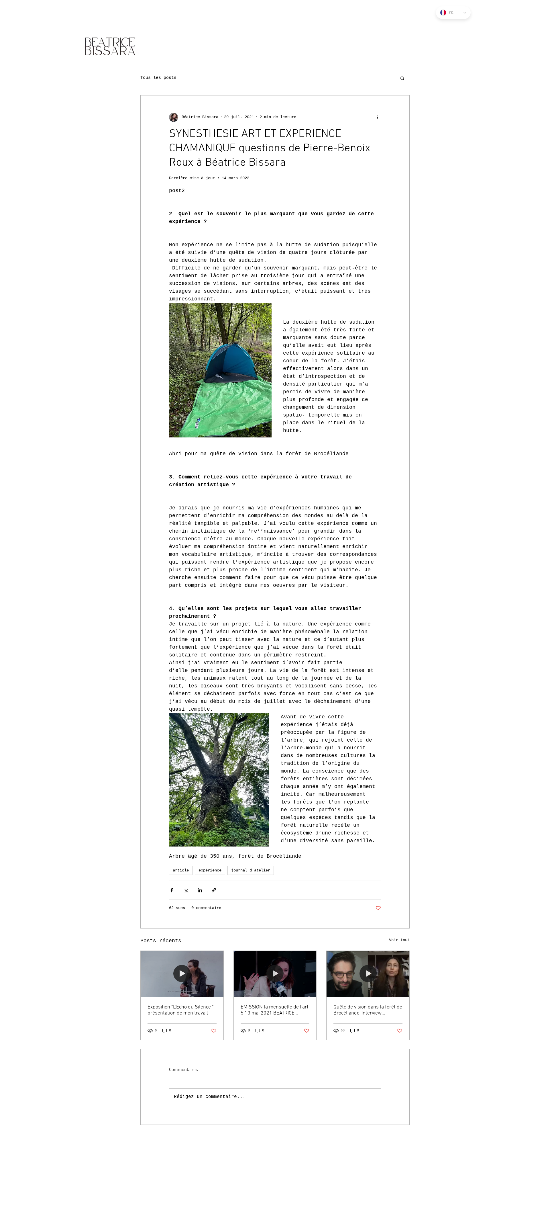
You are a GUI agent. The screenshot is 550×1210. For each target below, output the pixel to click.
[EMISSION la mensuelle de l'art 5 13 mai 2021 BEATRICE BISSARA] (275, 974)
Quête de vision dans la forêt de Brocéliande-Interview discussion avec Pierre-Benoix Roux (367, 1010)
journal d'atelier (250, 870)
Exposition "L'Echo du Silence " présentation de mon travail (181, 1010)
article (181, 870)
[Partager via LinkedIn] (200, 890)
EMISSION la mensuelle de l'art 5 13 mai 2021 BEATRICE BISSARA (275, 1010)
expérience (210, 870)
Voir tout (399, 940)
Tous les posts (158, 77)
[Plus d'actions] (377, 117)
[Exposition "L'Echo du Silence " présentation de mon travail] (182, 974)
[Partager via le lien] (214, 890)
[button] (402, 78)
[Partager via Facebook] (171, 890)
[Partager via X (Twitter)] (185, 890)
